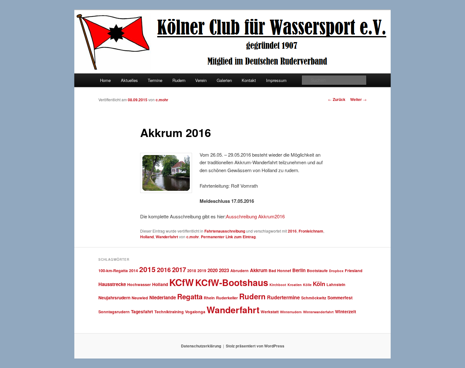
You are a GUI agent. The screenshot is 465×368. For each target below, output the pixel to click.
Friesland (354, 270)
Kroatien (295, 284)
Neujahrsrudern (114, 297)
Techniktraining (169, 312)
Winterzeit (345, 311)
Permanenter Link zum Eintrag (228, 237)
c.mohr (162, 100)
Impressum (276, 80)
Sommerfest (340, 297)
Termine (155, 80)
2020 (213, 270)
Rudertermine (283, 297)
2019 (201, 270)
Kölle (307, 284)
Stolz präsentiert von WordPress (255, 346)
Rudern (178, 80)
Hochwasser (139, 284)
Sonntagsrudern (114, 312)
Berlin (299, 270)
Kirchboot (278, 284)
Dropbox (336, 270)
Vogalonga (195, 312)
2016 (292, 231)
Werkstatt (270, 312)
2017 (179, 269)
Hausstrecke (112, 284)
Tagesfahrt (142, 311)
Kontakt (249, 80)
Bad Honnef (280, 270)
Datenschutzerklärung (201, 346)
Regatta (189, 296)
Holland (147, 237)
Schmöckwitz (313, 298)
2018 (191, 270)
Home (105, 80)
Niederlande (162, 297)
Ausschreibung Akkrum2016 (255, 216)
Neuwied (140, 298)
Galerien (224, 80)
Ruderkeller (227, 298)
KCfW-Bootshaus (231, 282)
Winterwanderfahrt (318, 311)
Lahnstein (335, 284)
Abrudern (239, 270)
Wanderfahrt (167, 237)
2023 (224, 270)
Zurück (336, 99)
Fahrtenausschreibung (224, 231)
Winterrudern (291, 311)
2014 (133, 270)
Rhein (209, 298)
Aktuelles (129, 80)
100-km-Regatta (113, 270)
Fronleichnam (311, 231)
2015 (147, 269)
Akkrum (258, 270)
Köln (319, 283)
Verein (201, 80)
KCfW (181, 282)
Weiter (358, 99)
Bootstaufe (317, 270)
